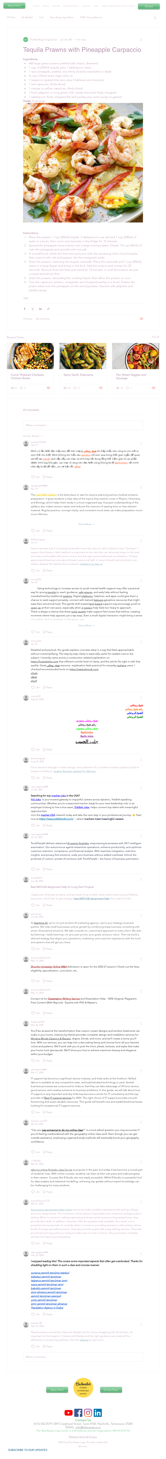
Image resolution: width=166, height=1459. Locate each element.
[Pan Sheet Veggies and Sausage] (135, 356)
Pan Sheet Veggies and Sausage (131, 376)
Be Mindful (27, 17)
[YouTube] (69, 1413)
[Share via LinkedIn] (40, 308)
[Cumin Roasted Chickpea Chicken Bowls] (30, 356)
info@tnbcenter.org (88, 1427)
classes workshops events (83, 1390)
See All (155, 336)
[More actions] (141, 40)
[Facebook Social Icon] (78, 1413)
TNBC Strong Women (91, 17)
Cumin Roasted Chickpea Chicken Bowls (27, 376)
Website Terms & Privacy (83, 1436)
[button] (155, 17)
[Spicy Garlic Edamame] (83, 356)
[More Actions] (141, 443)
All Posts (11, 17)
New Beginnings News (61, 17)
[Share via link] (48, 308)
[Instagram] (88, 1413)
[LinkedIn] (98, 1413)
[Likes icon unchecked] (33, 477)
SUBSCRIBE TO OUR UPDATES (27, 1450)
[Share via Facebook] (24, 308)
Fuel (41, 17)
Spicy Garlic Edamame (78, 374)
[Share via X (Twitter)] (32, 308)
